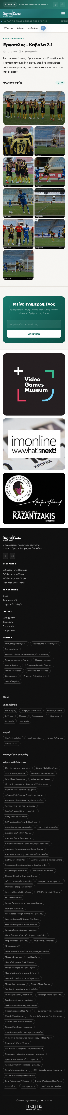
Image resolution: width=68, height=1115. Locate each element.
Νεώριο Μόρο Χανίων (40, 984)
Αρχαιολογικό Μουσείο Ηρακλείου (20, 806)
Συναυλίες (9, 721)
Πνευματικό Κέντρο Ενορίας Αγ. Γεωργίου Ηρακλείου (28, 1038)
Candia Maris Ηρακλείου (47, 768)
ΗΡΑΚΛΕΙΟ (60, 21)
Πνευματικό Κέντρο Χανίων (17, 1043)
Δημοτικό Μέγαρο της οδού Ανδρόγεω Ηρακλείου (27, 843)
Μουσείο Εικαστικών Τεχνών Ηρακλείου (22, 957)
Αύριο (20, 28)
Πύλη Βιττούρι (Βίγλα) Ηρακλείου (20, 1075)
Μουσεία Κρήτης (12, 681)
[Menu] (63, 14)
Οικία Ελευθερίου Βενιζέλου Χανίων (21, 1005)
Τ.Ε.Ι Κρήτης (10, 1086)
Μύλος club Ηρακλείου (15, 984)
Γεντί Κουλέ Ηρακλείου (48, 827)
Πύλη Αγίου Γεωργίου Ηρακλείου (48, 1070)
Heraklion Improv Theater (42, 773)
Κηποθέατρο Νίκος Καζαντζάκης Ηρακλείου (24, 913)
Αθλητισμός (10, 710)
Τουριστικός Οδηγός (12, 604)
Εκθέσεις (9, 716)
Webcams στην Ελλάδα (37, 670)
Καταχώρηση (9, 630)
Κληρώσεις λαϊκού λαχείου (34, 676)
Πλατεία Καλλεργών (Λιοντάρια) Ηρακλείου (24, 1032)
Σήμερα (8, 28)
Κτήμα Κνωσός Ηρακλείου (16, 940)
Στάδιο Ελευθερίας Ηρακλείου (48, 1081)
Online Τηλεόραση (13, 670)
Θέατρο (22, 716)
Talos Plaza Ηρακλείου (15, 779)
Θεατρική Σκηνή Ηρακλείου (50, 881)
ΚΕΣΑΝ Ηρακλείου (13, 897)
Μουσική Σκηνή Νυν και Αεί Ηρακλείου (22, 978)
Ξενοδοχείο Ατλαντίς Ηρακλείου (19, 1000)
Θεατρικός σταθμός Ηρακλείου (19, 886)
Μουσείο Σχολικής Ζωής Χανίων (19, 962)
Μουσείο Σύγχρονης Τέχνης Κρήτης (20, 967)
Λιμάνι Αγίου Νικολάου (44, 940)
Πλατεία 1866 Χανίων (14, 1016)
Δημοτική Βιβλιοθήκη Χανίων (18, 833)
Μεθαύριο (33, 28)
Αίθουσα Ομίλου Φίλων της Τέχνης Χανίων (24, 800)
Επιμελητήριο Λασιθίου (43, 870)
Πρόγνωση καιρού (43, 660)
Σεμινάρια (55, 716)
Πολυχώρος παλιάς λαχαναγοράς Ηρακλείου (24, 1054)
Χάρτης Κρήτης (12, 665)
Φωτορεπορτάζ (14, 38)
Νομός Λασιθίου (34, 738)
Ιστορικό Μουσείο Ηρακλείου (18, 892)
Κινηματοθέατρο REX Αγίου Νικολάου (22, 919)
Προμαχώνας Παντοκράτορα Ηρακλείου (22, 1059)
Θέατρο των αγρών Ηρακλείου (18, 881)
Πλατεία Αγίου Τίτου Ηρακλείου (19, 1021)
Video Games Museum (41, 779)
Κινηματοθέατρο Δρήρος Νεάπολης (21, 930)
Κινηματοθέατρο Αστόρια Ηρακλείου (21, 924)
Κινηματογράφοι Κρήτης (16, 643)
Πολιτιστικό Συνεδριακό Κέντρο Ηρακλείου (24, 1048)
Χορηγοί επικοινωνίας (15, 754)
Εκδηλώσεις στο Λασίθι (14, 582)
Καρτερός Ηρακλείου (14, 908)
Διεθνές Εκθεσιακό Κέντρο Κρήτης (46, 860)
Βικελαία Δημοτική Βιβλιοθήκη (18, 827)
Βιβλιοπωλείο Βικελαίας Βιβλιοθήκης (21, 822)
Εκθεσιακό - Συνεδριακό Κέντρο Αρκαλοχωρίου (26, 865)
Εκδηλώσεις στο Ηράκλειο (15, 570)
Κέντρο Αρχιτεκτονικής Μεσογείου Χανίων (23, 903)
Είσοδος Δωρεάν (54, 710)
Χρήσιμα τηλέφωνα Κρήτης (17, 660)
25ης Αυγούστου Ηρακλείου (17, 768)
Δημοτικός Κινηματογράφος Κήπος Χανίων (24, 849)
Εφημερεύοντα (11, 649)
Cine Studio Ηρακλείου (15, 773)
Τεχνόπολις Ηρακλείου (51, 1086)
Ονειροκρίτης (11, 676)
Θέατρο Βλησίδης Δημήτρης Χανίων (21, 876)
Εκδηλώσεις (10, 704)
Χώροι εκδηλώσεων (14, 762)
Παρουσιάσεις (38, 716)
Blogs (5, 596)
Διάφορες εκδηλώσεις (31, 710)
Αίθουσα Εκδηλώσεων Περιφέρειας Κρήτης (24, 795)
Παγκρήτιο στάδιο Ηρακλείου (49, 1011)
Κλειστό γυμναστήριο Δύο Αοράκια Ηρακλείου (25, 935)
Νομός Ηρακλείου (13, 738)
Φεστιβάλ (24, 721)
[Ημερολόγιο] (43, 28)
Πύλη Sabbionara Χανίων (16, 1070)
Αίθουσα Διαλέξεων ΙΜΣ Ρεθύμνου (20, 789)
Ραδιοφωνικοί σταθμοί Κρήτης (38, 665)
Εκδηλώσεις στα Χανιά (13, 574)
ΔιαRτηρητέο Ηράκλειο (15, 860)
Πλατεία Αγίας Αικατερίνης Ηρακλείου (46, 1016)
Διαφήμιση (8, 622)
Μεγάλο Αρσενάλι (12, 946)
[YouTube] (62, 4)
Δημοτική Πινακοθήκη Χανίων (18, 838)
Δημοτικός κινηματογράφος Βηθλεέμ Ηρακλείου (26, 854)
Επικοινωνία (8, 626)
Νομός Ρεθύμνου (55, 738)
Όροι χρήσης (9, 617)
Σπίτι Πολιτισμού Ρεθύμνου (17, 1081)
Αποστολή (34, 333)
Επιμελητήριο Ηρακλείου (16, 870)
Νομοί (6, 732)
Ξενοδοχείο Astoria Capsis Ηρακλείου (21, 989)
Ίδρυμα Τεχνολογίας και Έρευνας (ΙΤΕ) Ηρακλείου (27, 784)
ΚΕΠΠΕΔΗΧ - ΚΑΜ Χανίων (48, 892)
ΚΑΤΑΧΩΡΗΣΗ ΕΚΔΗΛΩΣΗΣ (33, 4)
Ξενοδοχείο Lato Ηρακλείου (50, 994)
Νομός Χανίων (11, 743)
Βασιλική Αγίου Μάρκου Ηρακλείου (20, 811)
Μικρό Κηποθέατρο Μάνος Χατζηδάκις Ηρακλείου (27, 951)
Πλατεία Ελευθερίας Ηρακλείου (18, 1027)
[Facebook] (55, 4)
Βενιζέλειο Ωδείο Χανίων (16, 816)
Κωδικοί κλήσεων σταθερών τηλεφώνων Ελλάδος (27, 654)
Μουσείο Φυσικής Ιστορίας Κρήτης (20, 973)
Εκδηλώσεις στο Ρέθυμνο (15, 578)
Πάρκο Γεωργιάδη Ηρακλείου (18, 1011)
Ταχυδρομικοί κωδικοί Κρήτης (46, 643)
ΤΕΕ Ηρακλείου (28, 1086)
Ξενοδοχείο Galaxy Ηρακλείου (18, 994)
